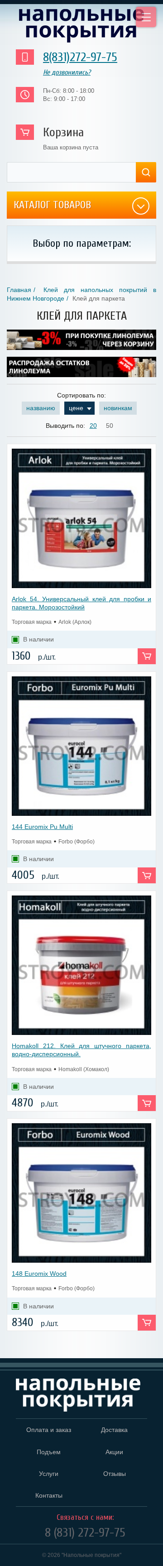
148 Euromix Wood (39, 1273)
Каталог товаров (52, 205)
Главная (19, 289)
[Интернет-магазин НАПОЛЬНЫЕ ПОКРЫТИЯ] (81, 26)
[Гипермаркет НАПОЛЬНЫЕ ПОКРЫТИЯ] (78, 1395)
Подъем (49, 1452)
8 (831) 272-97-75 (85, 1532)
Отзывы (114, 1473)
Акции (114, 1452)
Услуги (48, 1473)
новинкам (118, 408)
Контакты (48, 1495)
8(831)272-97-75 (80, 57)
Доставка (114, 1429)
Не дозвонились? (67, 72)
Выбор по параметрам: (82, 243)
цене (76, 408)
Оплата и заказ (48, 1429)
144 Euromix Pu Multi (42, 826)
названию (40, 408)
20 (93, 425)
